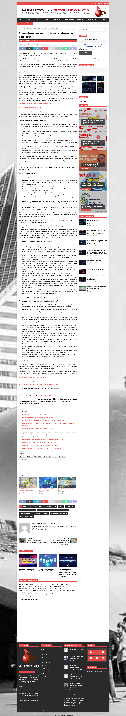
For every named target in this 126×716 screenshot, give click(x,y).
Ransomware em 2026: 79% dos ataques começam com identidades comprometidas (96, 231)
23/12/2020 (24, 44)
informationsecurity (26, 513)
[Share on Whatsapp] (65, 48)
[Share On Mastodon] (73, 48)
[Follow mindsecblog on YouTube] (41, 529)
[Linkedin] (92, 3)
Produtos (43, 668)
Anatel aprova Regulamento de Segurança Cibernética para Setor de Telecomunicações (45, 584)
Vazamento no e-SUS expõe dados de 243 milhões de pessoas (40, 445)
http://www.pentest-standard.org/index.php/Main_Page (35, 104)
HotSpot (43, 657)
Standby (43, 673)
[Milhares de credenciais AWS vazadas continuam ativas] (85, 78)
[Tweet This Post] (29, 48)
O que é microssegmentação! (28, 596)
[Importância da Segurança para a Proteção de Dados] (93, 202)
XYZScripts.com (69, 715)
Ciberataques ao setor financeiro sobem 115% (27, 570)
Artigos (37, 20)
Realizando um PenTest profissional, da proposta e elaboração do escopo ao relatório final (26, 491)
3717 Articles (51, 523)
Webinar (46, 20)
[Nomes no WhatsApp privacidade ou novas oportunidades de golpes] (82, 288)
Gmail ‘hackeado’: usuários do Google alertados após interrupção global (43, 415)
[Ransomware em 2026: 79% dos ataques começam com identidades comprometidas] (100, 84)
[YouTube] (98, 3)
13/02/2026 (85, 147)
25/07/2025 (85, 189)
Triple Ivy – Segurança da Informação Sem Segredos (90, 165)
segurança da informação (59, 513)
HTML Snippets (56, 715)
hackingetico (70, 506)
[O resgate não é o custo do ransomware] (82, 279)
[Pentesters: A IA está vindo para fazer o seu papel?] (48, 482)
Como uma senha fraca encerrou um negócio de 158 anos (77, 667)
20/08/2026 (91, 235)
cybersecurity (27, 506)
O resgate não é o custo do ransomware (95, 278)
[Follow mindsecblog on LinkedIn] (44, 529)
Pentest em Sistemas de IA (95, 260)
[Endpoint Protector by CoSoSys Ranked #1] (48, 560)
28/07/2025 (85, 168)
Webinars (83, 105)
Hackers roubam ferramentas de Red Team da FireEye (38, 428)
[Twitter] (101, 3)
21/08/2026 (91, 225)
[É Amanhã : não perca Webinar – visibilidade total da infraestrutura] (93, 118)
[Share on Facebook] (22, 48)
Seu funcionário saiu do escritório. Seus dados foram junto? (95, 221)
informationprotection (61, 510)
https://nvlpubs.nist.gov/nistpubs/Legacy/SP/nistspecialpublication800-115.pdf (42, 111)
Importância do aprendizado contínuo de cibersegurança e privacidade (40, 588)
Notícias (28, 20)
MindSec (102, 20)
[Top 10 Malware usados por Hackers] (82, 271)
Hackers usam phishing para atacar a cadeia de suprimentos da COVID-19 (43, 439)
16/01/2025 (85, 210)
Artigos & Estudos (86, 216)
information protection (27, 510)
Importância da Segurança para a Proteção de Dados (93, 207)
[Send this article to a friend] (51, 48)
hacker (61, 506)
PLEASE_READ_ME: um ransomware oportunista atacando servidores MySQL (44, 420)
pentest (46, 513)
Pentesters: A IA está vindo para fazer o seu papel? (46, 489)
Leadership (56, 20)
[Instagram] (107, 3)
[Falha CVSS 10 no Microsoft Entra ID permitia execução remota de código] (85, 84)
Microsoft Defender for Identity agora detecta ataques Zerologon (41, 448)
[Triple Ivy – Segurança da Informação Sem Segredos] (93, 160)
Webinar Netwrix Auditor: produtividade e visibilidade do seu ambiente (92, 185)
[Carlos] (66, 677)
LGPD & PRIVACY (69, 20)
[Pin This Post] (44, 48)
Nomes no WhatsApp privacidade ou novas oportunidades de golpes (97, 288)
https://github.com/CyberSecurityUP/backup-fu (33, 377)
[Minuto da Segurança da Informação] (63, 17)
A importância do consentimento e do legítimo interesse (38, 434)
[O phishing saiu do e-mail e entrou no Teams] (92, 78)
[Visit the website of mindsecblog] (33, 529)
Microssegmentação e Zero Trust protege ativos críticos (38, 442)
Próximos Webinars (46, 671)
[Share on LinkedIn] (37, 48)
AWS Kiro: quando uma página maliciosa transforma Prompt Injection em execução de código (97, 252)
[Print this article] (58, 48)
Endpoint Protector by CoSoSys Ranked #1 (46, 570)
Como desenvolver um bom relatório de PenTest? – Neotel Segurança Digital (42, 586)
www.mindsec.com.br (26, 516)
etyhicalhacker (51, 506)
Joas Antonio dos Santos (45, 395)
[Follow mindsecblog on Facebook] (35, 529)
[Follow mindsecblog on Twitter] (38, 529)
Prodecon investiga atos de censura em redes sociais (37, 418)
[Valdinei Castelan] (66, 659)
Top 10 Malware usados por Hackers (95, 270)
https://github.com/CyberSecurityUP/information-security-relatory (38, 384)
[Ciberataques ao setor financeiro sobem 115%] (28, 560)
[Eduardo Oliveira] (66, 686)
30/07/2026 (91, 291)
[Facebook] (95, 3)
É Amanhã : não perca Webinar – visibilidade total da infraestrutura (93, 122)
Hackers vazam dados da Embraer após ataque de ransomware (40, 437)
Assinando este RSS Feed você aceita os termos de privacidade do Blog (93, 48)
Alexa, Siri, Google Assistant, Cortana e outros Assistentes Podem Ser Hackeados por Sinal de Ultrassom (68, 572)
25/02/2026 (85, 126)
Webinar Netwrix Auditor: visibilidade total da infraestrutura (90, 143)
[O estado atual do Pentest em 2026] (67, 482)
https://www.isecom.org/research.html (30, 107)
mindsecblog (32, 44)
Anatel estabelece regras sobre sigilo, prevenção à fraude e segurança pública (42, 594)
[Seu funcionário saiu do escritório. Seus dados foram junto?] (100, 78)
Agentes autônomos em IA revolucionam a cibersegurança (73, 687)
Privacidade (93, 59)
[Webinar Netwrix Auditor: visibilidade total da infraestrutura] (93, 139)
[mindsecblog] (66, 651)
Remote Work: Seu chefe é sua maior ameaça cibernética (38, 431)
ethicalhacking (39, 506)
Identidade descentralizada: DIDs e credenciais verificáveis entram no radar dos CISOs (97, 242)
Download (80, 20)
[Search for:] (93, 29)
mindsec (38, 513)
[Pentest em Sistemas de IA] (100, 90)
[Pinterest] (104, 3)
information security (44, 510)
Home (20, 20)
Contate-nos (92, 20)
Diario (42, 652)
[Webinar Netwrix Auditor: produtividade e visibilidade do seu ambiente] (93, 181)
